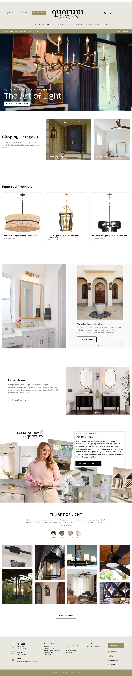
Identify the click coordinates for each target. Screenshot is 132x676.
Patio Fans (79, 144)
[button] (116, 344)
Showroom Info (70, 652)
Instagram (114, 660)
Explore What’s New (17, 104)
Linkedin (113, 656)
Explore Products (87, 339)
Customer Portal (49, 648)
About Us (77, 24)
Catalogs (47, 646)
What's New (39, 24)
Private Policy (91, 644)
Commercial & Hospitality (48, 653)
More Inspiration (66, 616)
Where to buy (61, 24)
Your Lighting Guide (50, 657)
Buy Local (68, 644)
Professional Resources (96, 24)
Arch (128, 133)
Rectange (128, 138)
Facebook (114, 652)
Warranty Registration (93, 646)
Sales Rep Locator (71, 650)
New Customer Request (51, 650)
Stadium (128, 142)
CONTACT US (116, 645)
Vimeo (112, 664)
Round (128, 129)
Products (50, 24)
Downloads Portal (49, 644)
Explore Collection (88, 463)
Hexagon (128, 150)
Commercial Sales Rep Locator (72, 647)
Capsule (128, 146)
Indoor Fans (79, 135)
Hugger (79, 140)
